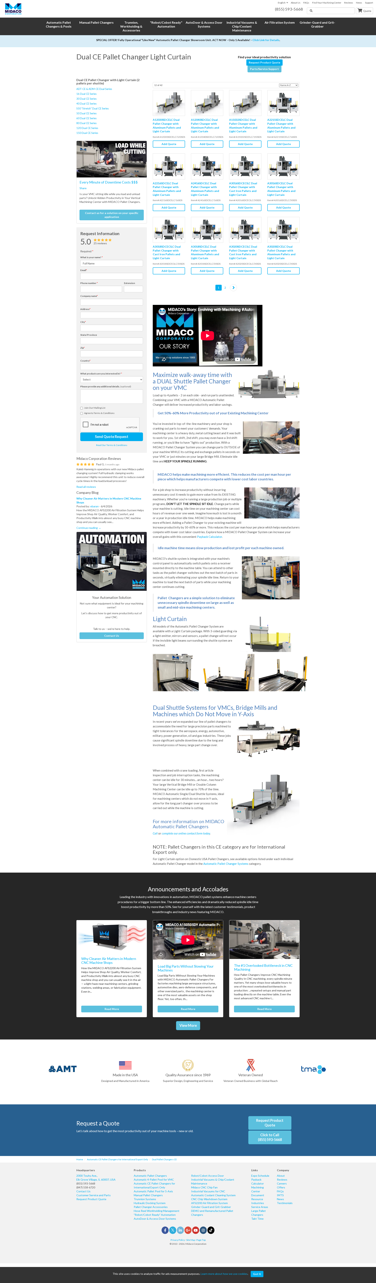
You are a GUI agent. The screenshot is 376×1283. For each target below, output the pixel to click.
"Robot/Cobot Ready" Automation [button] (166, 24)
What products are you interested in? (101, 373)
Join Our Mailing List (94, 407)
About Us (295, 2)
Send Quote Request (111, 436)
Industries (257, 1203)
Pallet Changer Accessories (151, 1207)
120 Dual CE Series (87, 128)
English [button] (282, 2)
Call (155, 833)
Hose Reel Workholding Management (156, 1210)
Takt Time (257, 1218)
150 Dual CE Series (87, 132)
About (281, 1175)
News (359, 2)
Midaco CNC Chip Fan (204, 1187)
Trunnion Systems (145, 1199)
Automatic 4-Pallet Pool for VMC (154, 1179)
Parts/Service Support (264, 69)
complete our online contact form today (186, 833)
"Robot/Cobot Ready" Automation (155, 1214)
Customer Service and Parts (93, 1195)
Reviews (348, 2)
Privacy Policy (178, 1239)
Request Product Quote (264, 62)
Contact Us (111, 635)
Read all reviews (86, 486)
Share (83, 188)
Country (85, 360)
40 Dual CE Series (86, 103)
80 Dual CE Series (86, 123)
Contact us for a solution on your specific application (111, 214)
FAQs (306, 2)
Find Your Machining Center (326, 2)
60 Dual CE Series (86, 118)
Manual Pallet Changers (148, 1195)
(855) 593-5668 (85, 1183)
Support (369, 2)
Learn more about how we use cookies (224, 1273)
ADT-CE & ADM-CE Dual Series (94, 88)
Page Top (201, 1239)
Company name (89, 296)
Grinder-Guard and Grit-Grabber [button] (317, 24)
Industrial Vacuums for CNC (208, 1191)
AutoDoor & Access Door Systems (155, 1218)
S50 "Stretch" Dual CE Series (92, 108)
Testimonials (285, 1203)
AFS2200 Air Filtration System (209, 1203)
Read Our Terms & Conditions (111, 445)
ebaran (94, 506)
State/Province (88, 334)
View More (188, 1025)
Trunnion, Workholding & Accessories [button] (131, 26)
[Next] (233, 287)
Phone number (89, 283)
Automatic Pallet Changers (150, 1175)
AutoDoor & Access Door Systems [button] (204, 24)
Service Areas (259, 1207)
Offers (281, 1187)
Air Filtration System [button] (280, 22)
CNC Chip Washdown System (209, 1199)
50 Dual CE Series (86, 113)
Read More (112, 1009)
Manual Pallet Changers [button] (96, 22)
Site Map (190, 1239)
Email (83, 270)
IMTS (280, 1195)
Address (85, 309)
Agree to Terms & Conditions (99, 413)
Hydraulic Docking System (149, 1203)
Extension (129, 283)
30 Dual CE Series (86, 98)
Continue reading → (88, 527)
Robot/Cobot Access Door (207, 1175)
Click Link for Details (265, 40)
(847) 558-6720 (85, 1187)
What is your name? (91, 257)
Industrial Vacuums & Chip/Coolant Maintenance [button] (242, 26)
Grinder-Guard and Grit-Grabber (211, 1207)
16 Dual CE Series (86, 93)
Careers (282, 1183)
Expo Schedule (260, 1175)
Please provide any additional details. (105, 386)
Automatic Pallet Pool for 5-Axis (153, 1191)
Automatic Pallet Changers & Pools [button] (58, 24)
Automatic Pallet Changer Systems (225, 863)
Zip (82, 347)
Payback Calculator (209, 536)
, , (96, 1177)
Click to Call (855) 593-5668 (270, 1137)
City (83, 322)
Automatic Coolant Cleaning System (213, 1195)
